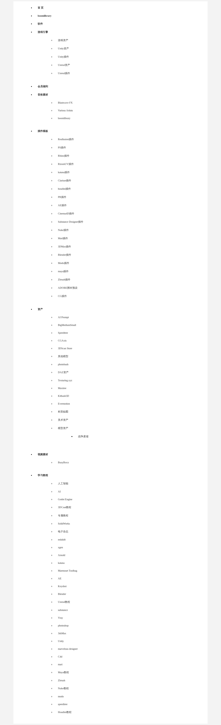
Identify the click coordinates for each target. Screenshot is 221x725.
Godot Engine (65, 499)
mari (60, 664)
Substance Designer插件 (70, 221)
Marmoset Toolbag (67, 570)
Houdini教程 (65, 712)
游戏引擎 (43, 32)
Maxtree (62, 388)
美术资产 (63, 419)
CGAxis (62, 340)
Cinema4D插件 (66, 213)
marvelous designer (68, 648)
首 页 (41, 7)
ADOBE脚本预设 (67, 287)
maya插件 (63, 271)
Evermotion (64, 403)
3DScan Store (65, 348)
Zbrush (61, 680)
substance (63, 610)
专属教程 (63, 515)
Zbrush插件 (64, 279)
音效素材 (43, 94)
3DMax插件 (64, 246)
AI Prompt (63, 317)
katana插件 (64, 172)
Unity (61, 641)
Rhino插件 (63, 155)
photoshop (63, 625)
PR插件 (62, 197)
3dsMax (62, 633)
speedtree (62, 704)
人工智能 (63, 483)
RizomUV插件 (66, 164)
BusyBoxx (63, 462)
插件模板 (43, 131)
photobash (63, 364)
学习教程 (43, 475)
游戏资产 (63, 40)
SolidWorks (64, 523)
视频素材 (43, 454)
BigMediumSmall (67, 325)
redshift (62, 539)
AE (59, 578)
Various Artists (65, 110)
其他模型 (63, 356)
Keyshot (62, 586)
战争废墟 (83, 436)
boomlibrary (44, 15)
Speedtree (63, 332)
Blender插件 (64, 254)
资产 (40, 309)
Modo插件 (63, 263)
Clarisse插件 (64, 180)
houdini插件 (64, 188)
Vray (60, 617)
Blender (62, 594)
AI (59, 491)
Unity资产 (63, 48)
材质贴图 (63, 411)
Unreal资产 (64, 65)
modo (61, 696)
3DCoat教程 (64, 507)
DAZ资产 (63, 372)
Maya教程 (63, 672)
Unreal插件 (64, 73)
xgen (60, 547)
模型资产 (63, 428)
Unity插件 (63, 56)
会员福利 (43, 86)
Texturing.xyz (65, 380)
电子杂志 (63, 531)
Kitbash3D (63, 396)
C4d (60, 656)
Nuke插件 (63, 230)
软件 (40, 23)
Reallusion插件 (66, 139)
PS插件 (62, 147)
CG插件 (62, 296)
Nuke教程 (63, 688)
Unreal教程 (64, 602)
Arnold (61, 555)
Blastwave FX (65, 102)
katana (61, 563)
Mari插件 (63, 238)
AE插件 (62, 205)
